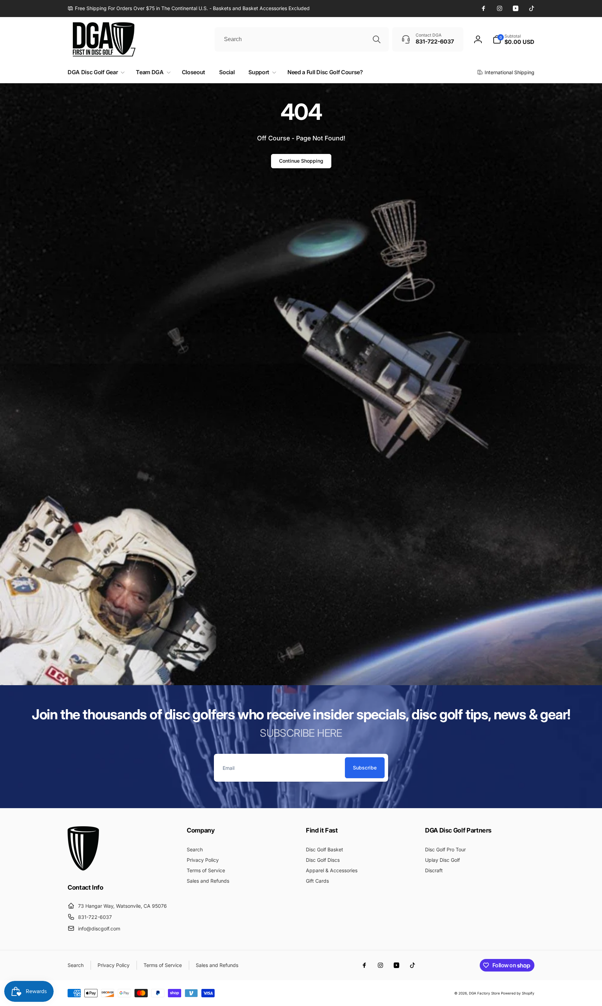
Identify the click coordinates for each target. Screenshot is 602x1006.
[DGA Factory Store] (83, 868)
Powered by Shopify (517, 993)
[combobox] (302, 39)
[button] (513, 39)
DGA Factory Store (484, 993)
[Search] (377, 39)
